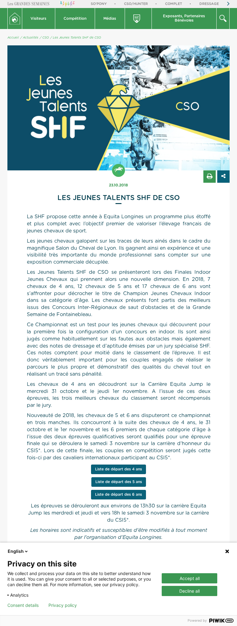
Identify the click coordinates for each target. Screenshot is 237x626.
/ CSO (44, 37)
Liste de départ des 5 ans (118, 482)
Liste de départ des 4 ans (118, 469)
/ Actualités (29, 37)
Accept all (190, 578)
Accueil (13, 37)
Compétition (75, 18)
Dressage (209, 4)
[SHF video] (138, 18)
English (16, 551)
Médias (109, 18)
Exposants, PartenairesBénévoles (184, 18)
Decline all (189, 591)
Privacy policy (62, 605)
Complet (173, 4)
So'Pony (99, 4)
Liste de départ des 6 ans (118, 494)
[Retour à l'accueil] (14, 18)
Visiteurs (38, 18)
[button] (38, 18)
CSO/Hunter (136, 4)
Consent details (23, 605)
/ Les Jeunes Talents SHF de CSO (75, 37)
